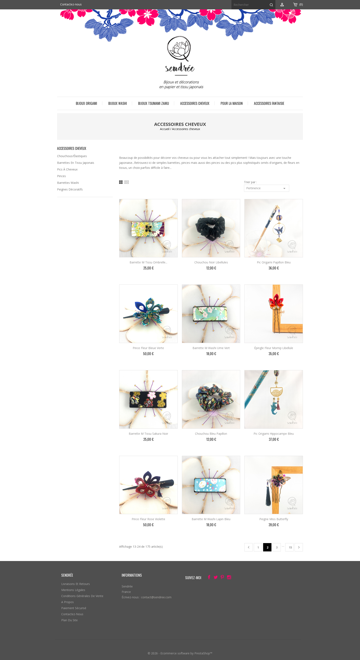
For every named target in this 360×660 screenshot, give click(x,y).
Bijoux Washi (117, 103)
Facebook (207, 578)
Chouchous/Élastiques (72, 156)
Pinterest (221, 578)
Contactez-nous (71, 4)
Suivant (298, 547)
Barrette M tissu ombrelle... (148, 262)
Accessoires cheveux (194, 103)
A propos (67, 602)
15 (290, 547)
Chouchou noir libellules (211, 262)
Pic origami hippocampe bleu (274, 434)
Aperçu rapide (171, 205)
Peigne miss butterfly (273, 519)
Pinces (61, 176)
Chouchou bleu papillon (211, 434)
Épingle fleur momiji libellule (273, 348)
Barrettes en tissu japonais (75, 163)
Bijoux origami (86, 103)
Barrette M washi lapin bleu (211, 519)
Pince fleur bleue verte (148, 348)
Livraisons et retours (75, 584)
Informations (132, 575)
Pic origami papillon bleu (274, 262)
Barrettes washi (68, 183)
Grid (121, 182)
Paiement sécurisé (73, 608)
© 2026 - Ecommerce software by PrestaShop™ (180, 653)
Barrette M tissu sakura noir (148, 434)
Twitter (214, 578)
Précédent (248, 547)
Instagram (227, 578)
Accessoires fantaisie (269, 103)
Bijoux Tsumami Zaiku (153, 103)
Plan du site (69, 620)
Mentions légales (73, 590)
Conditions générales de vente (82, 596)
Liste (126, 182)
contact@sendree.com (156, 597)
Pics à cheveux (67, 169)
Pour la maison (232, 103)
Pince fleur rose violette (148, 519)
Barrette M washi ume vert (211, 348)
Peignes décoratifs (70, 189)
